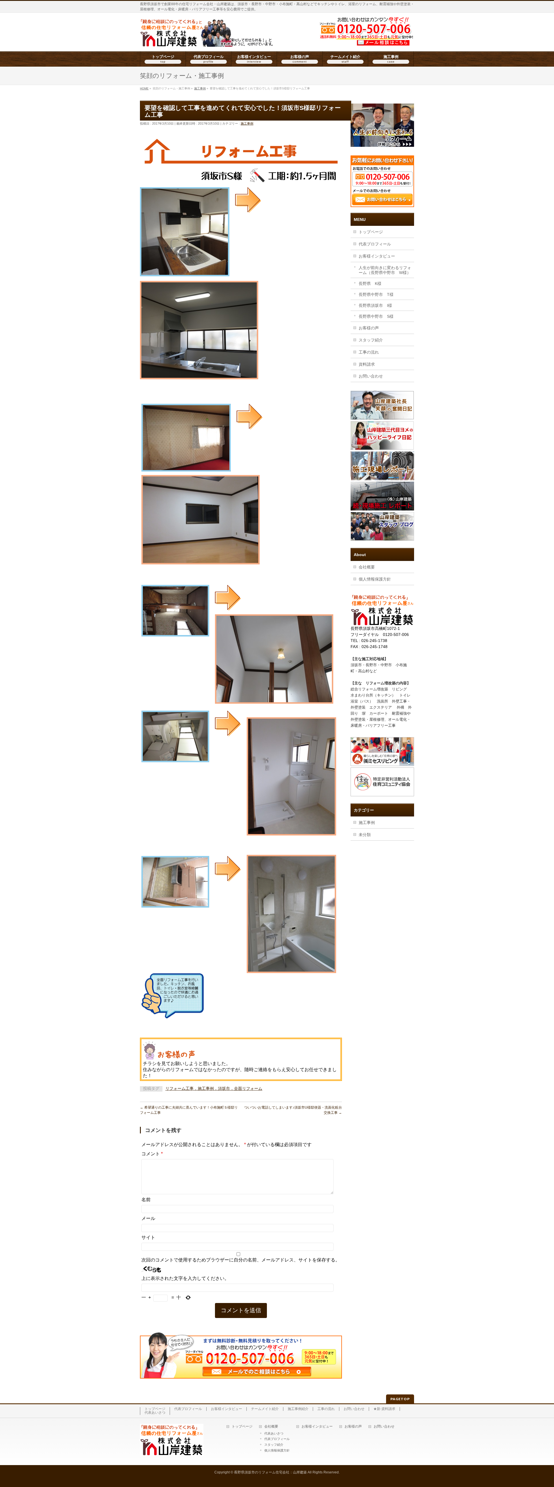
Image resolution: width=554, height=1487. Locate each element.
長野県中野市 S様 (376, 316)
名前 (146, 1199)
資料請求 (367, 364)
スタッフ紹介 (371, 340)
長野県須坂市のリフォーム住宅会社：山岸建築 (270, 1472)
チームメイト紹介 (265, 1409)
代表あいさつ (155, 1413)
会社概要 (367, 567)
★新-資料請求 (384, 1409)
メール (148, 1218)
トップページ (371, 232)
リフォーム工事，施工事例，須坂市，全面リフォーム (213, 1088)
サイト (148, 1237)
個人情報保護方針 (375, 579)
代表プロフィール (375, 244)
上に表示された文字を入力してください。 (185, 1278)
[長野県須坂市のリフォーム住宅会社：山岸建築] (207, 40)
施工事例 (247, 123)
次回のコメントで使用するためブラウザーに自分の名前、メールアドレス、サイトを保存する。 (240, 1259)
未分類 (365, 834)
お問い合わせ (371, 376)
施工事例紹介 (298, 1409)
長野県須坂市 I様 (375, 305)
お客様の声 (369, 328)
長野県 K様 (370, 283)
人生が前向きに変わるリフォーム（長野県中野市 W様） (385, 270)
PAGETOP (400, 1399)
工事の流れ (369, 352)
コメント (152, 1153)
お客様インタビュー (377, 256)
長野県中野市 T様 (376, 294)
